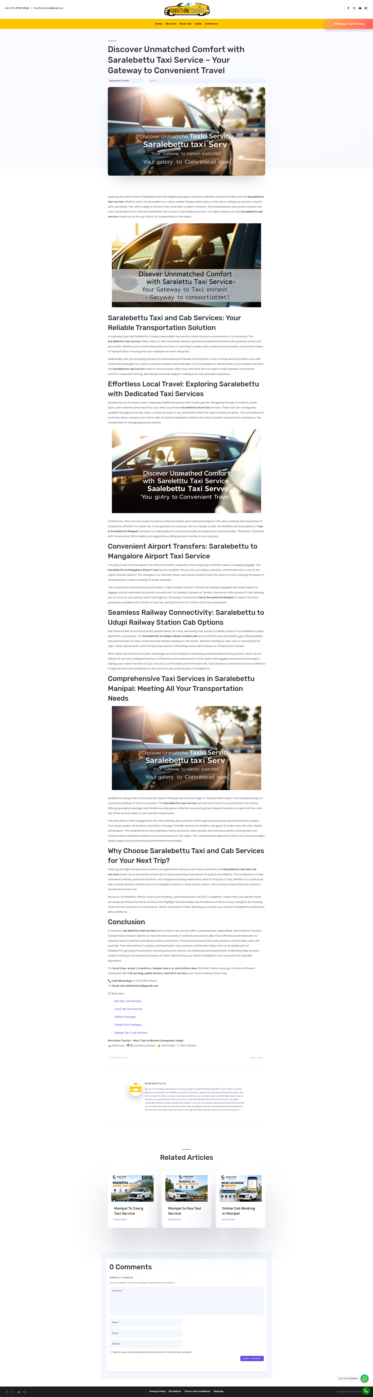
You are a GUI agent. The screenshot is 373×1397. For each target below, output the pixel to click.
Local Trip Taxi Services (128, 1009)
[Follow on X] (354, 8)
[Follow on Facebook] (348, 8)
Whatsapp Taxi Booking (349, 23)
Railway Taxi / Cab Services (130, 1032)
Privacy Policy (157, 1391)
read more (120, 1220)
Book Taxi (185, 24)
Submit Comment (252, 1358)
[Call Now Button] (366, 1391)
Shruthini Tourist (157, 1083)
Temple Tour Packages (127, 1024)
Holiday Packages (125, 1016)
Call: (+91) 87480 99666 (17, 8)
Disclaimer (175, 1391)
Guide (198, 24)
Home (158, 24)
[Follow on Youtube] (360, 8)
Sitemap (219, 1391)
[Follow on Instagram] (366, 8)
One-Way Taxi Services (127, 1001)
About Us (171, 24)
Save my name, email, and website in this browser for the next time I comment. (152, 1352)
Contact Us (211, 24)
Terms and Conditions (197, 1391)
